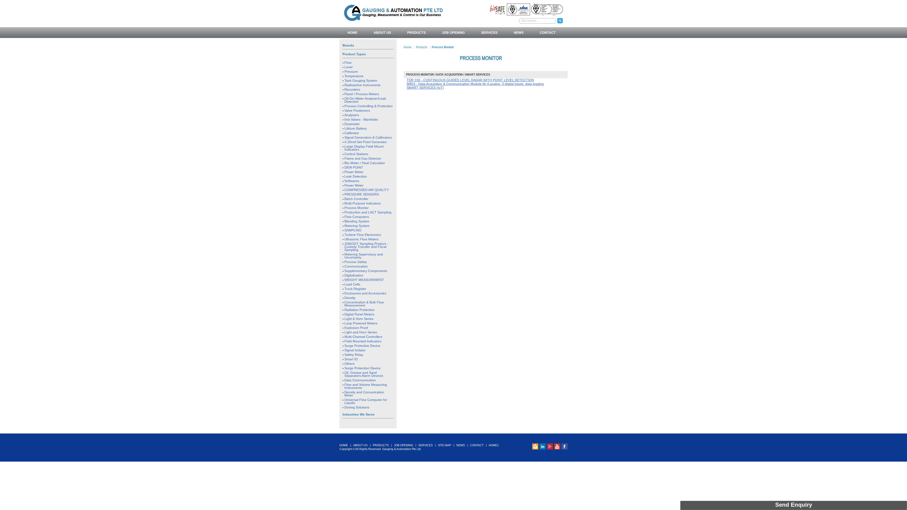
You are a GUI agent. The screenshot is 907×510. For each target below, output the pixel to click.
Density (349, 298)
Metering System (357, 226)
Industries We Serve (358, 414)
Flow (347, 62)
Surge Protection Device (362, 368)
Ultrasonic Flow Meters (361, 239)
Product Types (354, 54)
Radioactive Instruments (362, 85)
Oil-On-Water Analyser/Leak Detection (365, 100)
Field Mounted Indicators (362, 341)
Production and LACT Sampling (367, 212)
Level (348, 67)
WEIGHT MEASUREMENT (364, 280)
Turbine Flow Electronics (362, 235)
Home (407, 47)
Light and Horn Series (360, 332)
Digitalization (353, 275)
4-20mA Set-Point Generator (365, 142)
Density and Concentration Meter (364, 393)
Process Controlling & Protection (368, 106)
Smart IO (351, 359)
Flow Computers (356, 217)
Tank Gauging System (360, 80)
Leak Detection (355, 176)
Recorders (352, 89)
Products (421, 47)
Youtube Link (557, 446)
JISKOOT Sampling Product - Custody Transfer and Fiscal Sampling (366, 247)
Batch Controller (356, 199)
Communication (356, 266)
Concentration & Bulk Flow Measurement (364, 303)
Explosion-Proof (356, 328)
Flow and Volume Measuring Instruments (365, 386)
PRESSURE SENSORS (361, 194)
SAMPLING (352, 230)
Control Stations (356, 154)
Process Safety (355, 262)
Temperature (354, 76)
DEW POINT (353, 167)
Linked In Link (542, 446)
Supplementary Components (365, 271)
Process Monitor (356, 208)
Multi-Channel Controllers (363, 337)
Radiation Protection (359, 310)
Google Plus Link (550, 446)
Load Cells (352, 284)
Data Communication (360, 380)
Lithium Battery (355, 128)
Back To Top (454, 431)
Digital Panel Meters (359, 314)
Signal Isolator (355, 350)
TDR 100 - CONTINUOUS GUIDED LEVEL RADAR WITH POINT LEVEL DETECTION (470, 80)
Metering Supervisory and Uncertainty (363, 255)
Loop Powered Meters (360, 323)
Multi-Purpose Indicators (362, 203)
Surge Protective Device (362, 346)
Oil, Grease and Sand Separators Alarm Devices (363, 374)
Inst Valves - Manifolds (361, 119)
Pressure (351, 71)
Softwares (351, 181)
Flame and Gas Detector (362, 158)
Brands (348, 45)
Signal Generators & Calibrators (368, 137)
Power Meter (354, 172)
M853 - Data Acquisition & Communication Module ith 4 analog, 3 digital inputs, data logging (475, 84)
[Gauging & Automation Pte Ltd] (393, 12)
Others (349, 364)
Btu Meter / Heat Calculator (364, 163)
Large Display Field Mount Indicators (364, 147)
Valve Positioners (357, 110)
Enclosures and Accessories (365, 293)
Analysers (351, 115)
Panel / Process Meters (361, 94)
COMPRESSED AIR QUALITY (366, 190)
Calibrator (351, 133)
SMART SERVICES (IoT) (425, 87)
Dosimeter (352, 124)
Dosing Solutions (356, 407)
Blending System (356, 221)
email (535, 446)
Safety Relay (353, 355)
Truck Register (355, 289)
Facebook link (564, 446)
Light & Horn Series (358, 319)
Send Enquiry (793, 505)
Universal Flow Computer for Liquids (365, 401)
